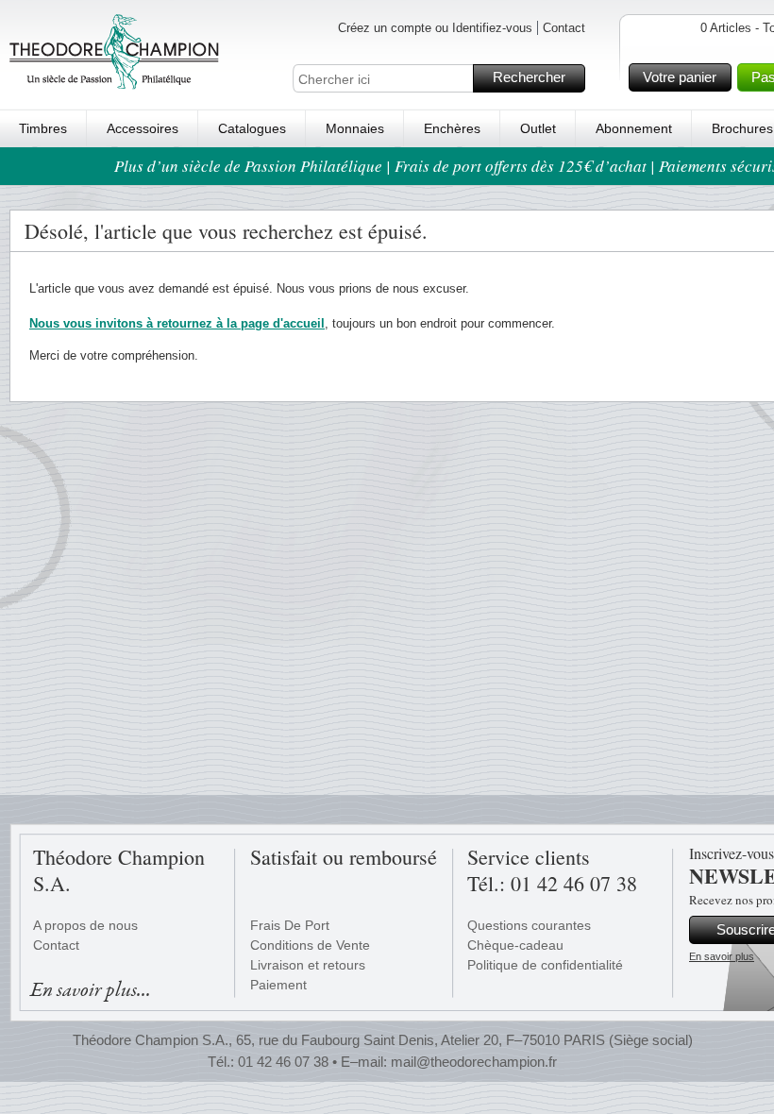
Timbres (43, 128)
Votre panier (679, 77)
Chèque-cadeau (515, 945)
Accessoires (142, 128)
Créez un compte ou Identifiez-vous (435, 28)
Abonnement (634, 128)
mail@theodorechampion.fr (474, 1062)
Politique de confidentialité (545, 964)
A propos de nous (85, 925)
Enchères (452, 128)
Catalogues (252, 128)
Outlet (538, 128)
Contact (564, 28)
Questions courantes (529, 925)
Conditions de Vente (310, 945)
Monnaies (355, 128)
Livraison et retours (307, 964)
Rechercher (529, 77)
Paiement (278, 984)
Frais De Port (289, 925)
